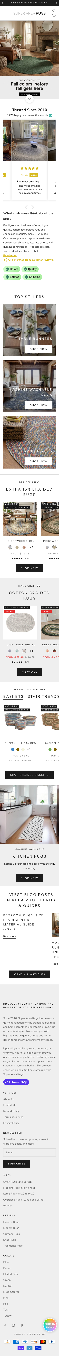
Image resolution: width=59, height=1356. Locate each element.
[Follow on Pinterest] (22, 1325)
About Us (9, 1099)
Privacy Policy (11, 1123)
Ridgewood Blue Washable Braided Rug (20, 541)
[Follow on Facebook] (5, 1325)
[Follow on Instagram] (13, 1325)
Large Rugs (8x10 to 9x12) (19, 1193)
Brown (7, 1268)
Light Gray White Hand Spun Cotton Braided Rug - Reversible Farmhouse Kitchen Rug (20, 644)
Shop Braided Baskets (29, 775)
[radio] (10, 547)
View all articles (29, 974)
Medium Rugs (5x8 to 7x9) (19, 1188)
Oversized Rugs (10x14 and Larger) (24, 1200)
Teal (5, 1309)
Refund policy (11, 1111)
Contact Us (9, 1105)
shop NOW (29, 568)
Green (7, 1280)
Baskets (13, 696)
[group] (29, 60)
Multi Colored (11, 1292)
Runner (7, 1205)
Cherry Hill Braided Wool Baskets (20, 743)
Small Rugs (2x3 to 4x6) (17, 1182)
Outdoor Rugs (11, 1234)
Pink (5, 1298)
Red (5, 1304)
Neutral (7, 1286)
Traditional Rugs (13, 1246)
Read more (9, 936)
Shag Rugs (9, 1240)
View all (29, 671)
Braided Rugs (11, 1222)
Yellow (7, 1315)
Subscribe (16, 1163)
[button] (27, 207)
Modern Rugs (11, 1228)
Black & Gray (10, 1274)
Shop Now (39, 349)
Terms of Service (13, 1117)
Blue (6, 1262)
